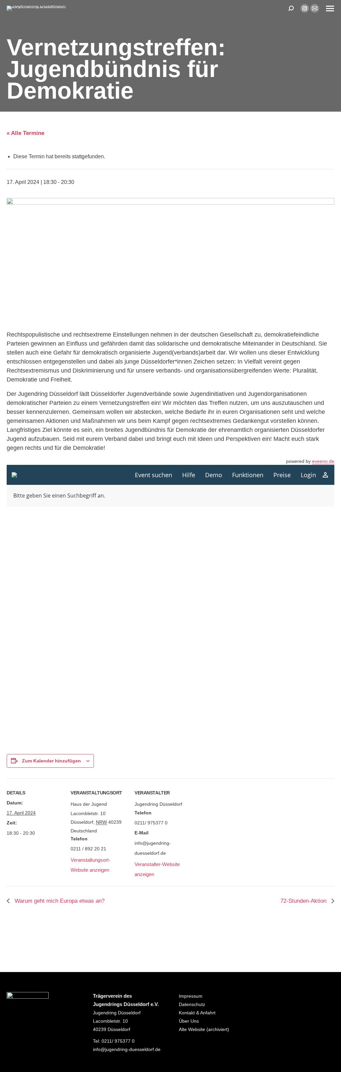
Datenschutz (192, 1004)
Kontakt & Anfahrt (197, 1012)
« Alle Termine (25, 133)
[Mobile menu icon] (330, 8)
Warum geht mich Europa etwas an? (59, 901)
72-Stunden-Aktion (304, 901)
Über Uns (189, 1021)
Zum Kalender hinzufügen (51, 760)
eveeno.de (323, 461)
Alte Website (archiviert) (204, 1029)
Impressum (190, 996)
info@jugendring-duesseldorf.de (127, 1049)
